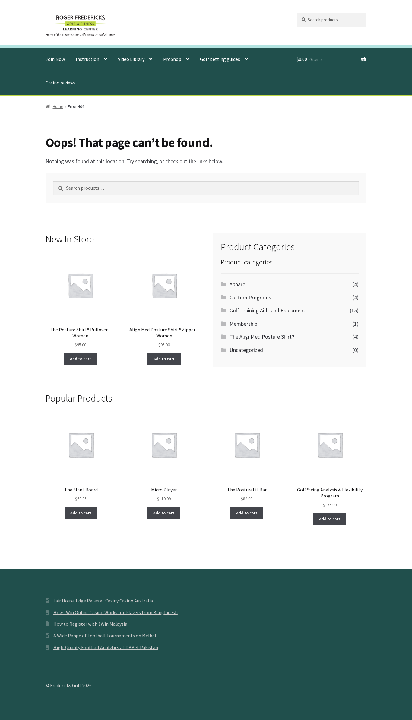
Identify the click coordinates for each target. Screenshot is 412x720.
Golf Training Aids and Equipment (267, 310)
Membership (243, 323)
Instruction (87, 59)
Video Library (131, 59)
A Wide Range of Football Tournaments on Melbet (105, 636)
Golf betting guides (220, 59)
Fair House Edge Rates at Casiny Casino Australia (103, 601)
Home (58, 106)
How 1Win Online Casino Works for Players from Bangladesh (115, 612)
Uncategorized (246, 349)
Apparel (238, 284)
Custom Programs (250, 297)
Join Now (55, 59)
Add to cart (80, 359)
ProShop (172, 59)
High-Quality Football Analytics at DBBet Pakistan (105, 647)
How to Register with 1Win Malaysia (90, 624)
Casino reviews (61, 83)
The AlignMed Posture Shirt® (262, 336)
